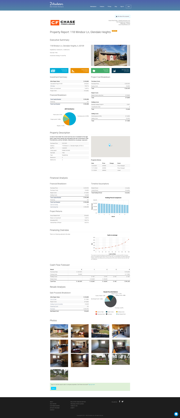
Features (102, 6)
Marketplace (93, 6)
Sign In (122, 6)
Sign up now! (92, 384)
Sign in (53, 388)
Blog (116, 6)
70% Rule (52, 86)
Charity (73, 408)
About (51, 401)
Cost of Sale (53, 299)
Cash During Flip (54, 207)
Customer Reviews (55, 405)
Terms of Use (74, 405)
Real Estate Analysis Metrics (78, 401)
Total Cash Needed (55, 104)
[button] (94, 55)
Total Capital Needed (55, 99)
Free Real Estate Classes (77, 403)
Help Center (53, 403)
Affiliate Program (54, 408)
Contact (52, 410)
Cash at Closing (54, 204)
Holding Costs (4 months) (56, 304)
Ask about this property (123, 16)
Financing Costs (54, 306)
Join (128, 6)
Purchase (52, 309)
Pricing (109, 6)
